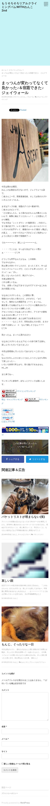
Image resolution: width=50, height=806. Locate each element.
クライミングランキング (26, 391)
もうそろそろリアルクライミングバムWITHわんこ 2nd (19, 7)
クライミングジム (19, 97)
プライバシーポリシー (10, 793)
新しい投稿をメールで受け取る (17, 764)
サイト (4, 751)
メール (5, 739)
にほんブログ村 (8, 414)
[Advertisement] (25, 40)
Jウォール (40, 97)
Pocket (23, 110)
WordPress (25, 803)
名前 (4, 726)
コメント (5, 690)
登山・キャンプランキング (12, 399)
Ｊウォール (30, 97)
